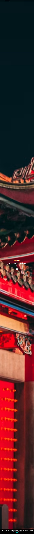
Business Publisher (17, 270)
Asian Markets (17, 260)
